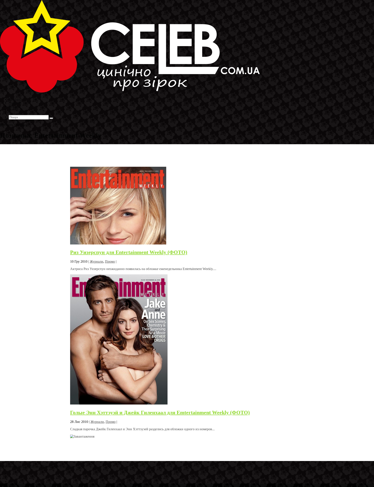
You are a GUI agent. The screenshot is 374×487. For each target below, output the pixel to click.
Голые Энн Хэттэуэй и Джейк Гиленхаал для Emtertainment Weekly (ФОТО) (160, 412)
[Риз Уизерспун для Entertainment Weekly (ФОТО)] (118, 243)
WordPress (67, 466)
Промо (110, 261)
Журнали (96, 261)
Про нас (15, 113)
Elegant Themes (29, 466)
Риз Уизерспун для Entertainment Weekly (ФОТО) (128, 252)
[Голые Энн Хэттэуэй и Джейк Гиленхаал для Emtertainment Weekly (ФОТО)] (119, 403)
